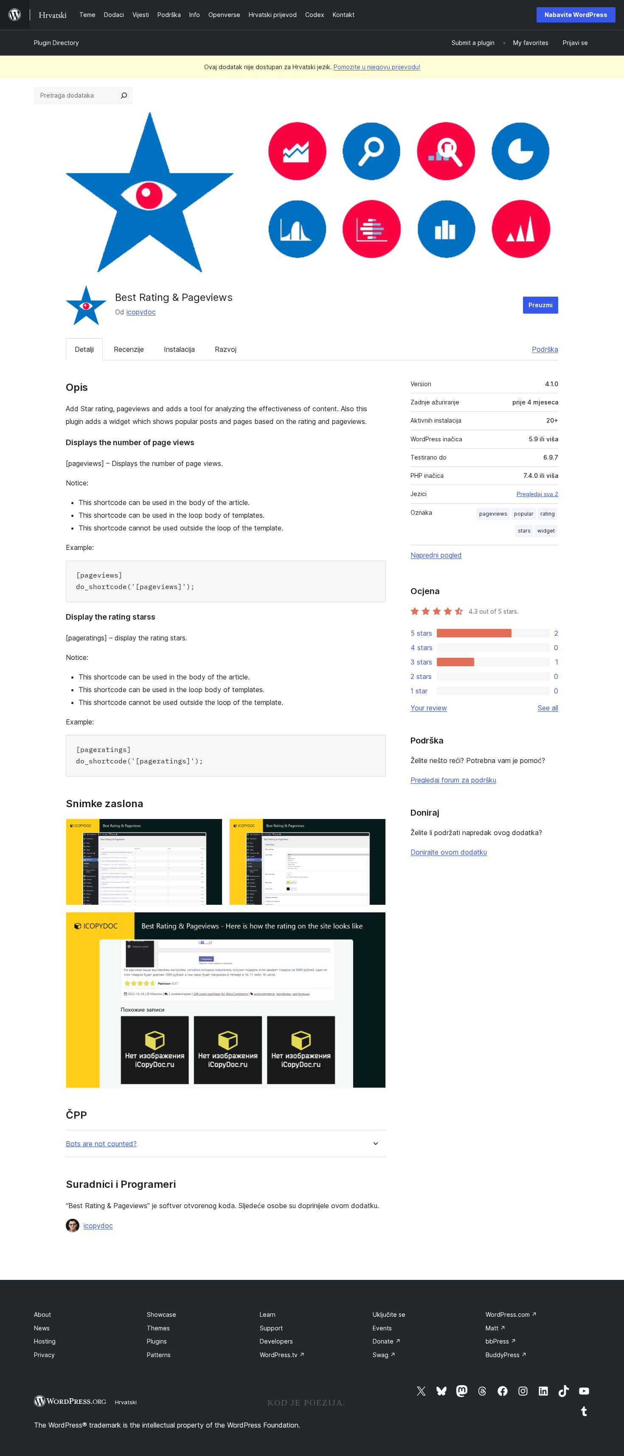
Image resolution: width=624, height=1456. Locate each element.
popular (524, 514)
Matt (496, 1328)
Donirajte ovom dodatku (448, 852)
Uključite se (389, 1314)
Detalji (84, 349)
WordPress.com (511, 1314)
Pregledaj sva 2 (537, 494)
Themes (158, 1328)
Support (271, 1328)
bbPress (501, 1341)
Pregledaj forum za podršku (453, 780)
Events (382, 1328)
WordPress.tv (282, 1354)
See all (548, 708)
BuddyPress (506, 1354)
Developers (276, 1341)
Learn (267, 1314)
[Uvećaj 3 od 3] (374, 923)
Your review (428, 708)
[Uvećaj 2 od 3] (374, 830)
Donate (387, 1341)
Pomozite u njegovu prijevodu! (377, 66)
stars (524, 530)
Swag (384, 1354)
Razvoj (225, 349)
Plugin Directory (56, 42)
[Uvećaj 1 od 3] (211, 830)
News (42, 1328)
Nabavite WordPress (576, 14)
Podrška (545, 349)
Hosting (45, 1341)
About (42, 1314)
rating (547, 514)
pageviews (493, 514)
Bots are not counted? (101, 1144)
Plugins (157, 1341)
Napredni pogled (436, 555)
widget (546, 530)
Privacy (44, 1354)
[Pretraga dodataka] (123, 95)
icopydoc (141, 312)
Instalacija (179, 349)
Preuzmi (540, 305)
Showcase (161, 1314)
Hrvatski (126, 1402)
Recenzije (129, 349)
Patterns (159, 1354)
